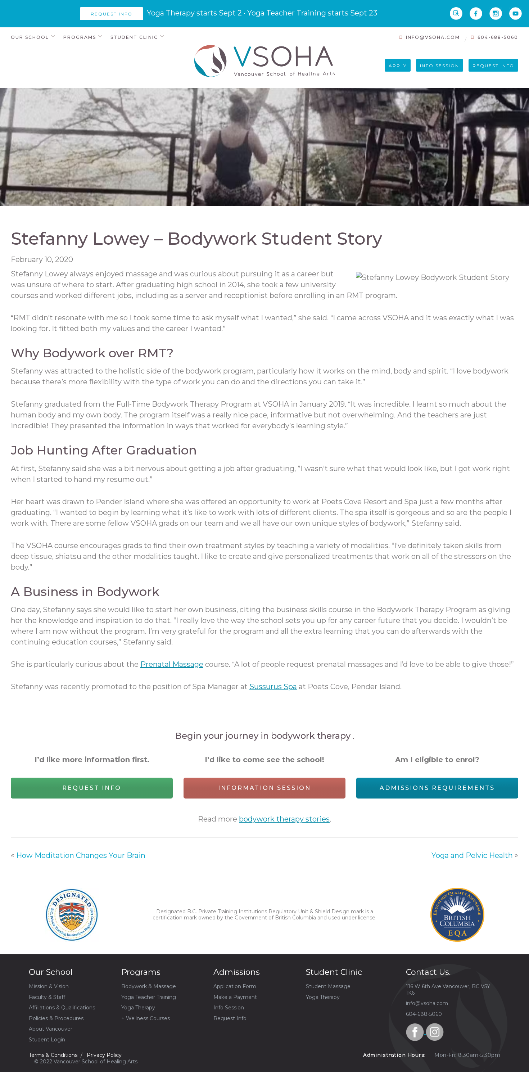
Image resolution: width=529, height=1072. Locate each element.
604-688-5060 (498, 37)
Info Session (228, 1007)
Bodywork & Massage (148, 986)
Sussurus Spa (273, 686)
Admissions (236, 972)
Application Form (234, 986)
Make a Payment (235, 997)
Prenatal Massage (171, 664)
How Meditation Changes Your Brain (80, 855)
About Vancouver (50, 1029)
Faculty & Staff (47, 997)
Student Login (47, 1039)
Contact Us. (428, 972)
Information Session (264, 787)
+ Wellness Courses (145, 1018)
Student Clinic (134, 37)
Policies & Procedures (56, 1018)
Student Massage (328, 986)
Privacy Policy (104, 1055)
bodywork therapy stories (284, 819)
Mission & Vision (49, 986)
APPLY (398, 65)
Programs (79, 37)
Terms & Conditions (53, 1055)
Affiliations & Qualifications (62, 1007)
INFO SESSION (439, 65)
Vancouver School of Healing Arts (264, 61)
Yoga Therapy (138, 1007)
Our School (30, 37)
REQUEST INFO (493, 65)
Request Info (91, 787)
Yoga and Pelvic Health (472, 855)
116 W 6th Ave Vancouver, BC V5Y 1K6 (448, 989)
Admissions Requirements (437, 787)
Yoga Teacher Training (148, 997)
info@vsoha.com (433, 37)
